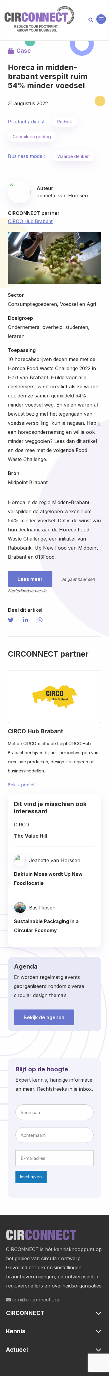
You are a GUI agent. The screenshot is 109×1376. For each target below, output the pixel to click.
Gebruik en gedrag (32, 136)
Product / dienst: (27, 122)
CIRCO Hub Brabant (30, 221)
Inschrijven (31, 1176)
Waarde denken (73, 156)
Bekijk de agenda (44, 1017)
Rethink (64, 121)
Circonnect (39, 19)
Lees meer (30, 579)
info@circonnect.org (35, 1300)
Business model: (26, 156)
